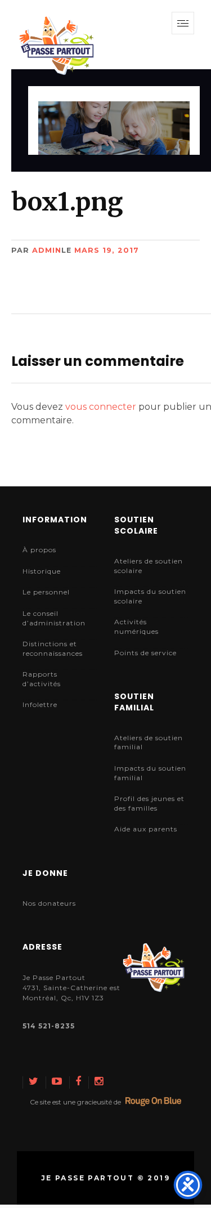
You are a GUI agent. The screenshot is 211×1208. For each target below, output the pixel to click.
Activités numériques (136, 627)
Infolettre (40, 704)
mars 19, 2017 (106, 250)
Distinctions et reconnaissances (53, 648)
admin (46, 250)
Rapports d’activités (42, 679)
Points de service (145, 652)
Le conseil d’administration (54, 618)
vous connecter (100, 406)
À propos (39, 549)
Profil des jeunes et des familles (149, 803)
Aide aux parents (145, 829)
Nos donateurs (49, 903)
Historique (42, 571)
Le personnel (46, 592)
